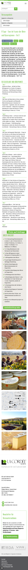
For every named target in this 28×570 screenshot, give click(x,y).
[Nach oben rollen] (24, 566)
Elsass (21, 41)
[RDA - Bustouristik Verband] (8, 548)
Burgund (16, 41)
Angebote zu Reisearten (7, 18)
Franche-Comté (5, 44)
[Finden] (15, 8)
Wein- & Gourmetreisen (7, 41)
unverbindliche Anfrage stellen (12, 307)
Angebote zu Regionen (7, 23)
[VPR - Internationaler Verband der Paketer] (20, 548)
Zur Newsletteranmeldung (10, 536)
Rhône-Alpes (13, 44)
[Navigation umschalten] (25, 3)
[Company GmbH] (6, 3)
